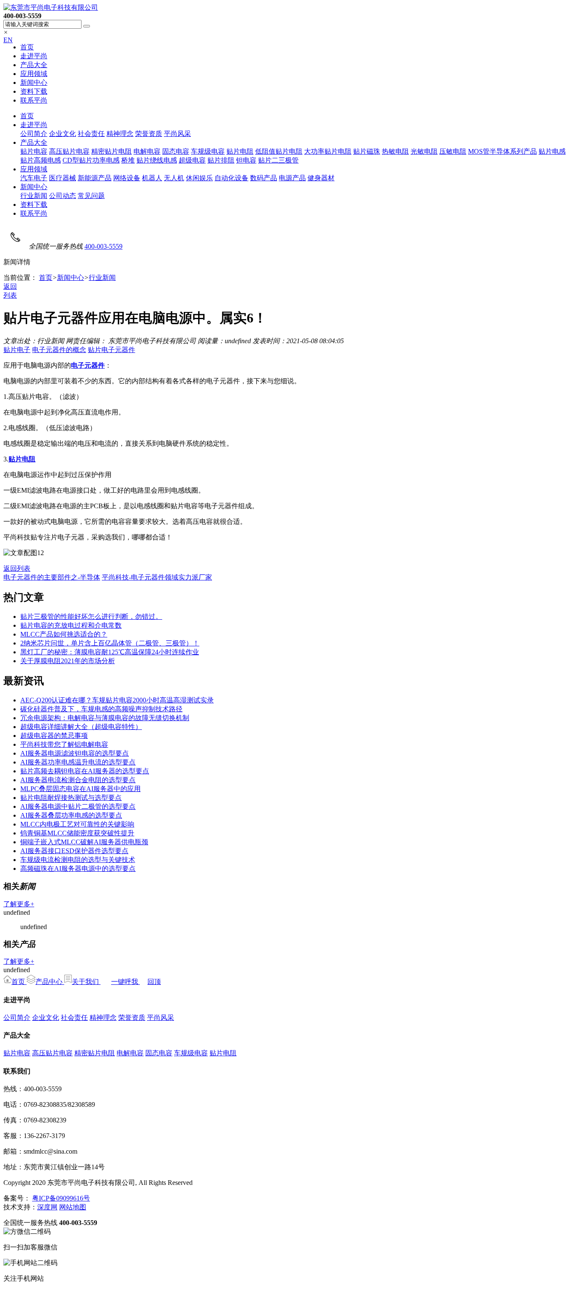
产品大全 (33, 64)
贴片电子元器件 (111, 349)
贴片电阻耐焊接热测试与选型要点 (71, 797)
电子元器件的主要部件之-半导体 (51, 577)
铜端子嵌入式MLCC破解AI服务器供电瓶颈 (84, 842)
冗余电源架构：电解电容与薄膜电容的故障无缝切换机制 (104, 717)
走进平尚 (33, 56)
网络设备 (126, 178)
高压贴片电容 (69, 151)
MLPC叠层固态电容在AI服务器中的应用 (80, 788)
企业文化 (62, 133)
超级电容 (192, 160)
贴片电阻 (239, 151)
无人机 (174, 178)
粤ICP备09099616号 (61, 1198)
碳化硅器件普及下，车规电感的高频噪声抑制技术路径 (101, 709)
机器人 (152, 178)
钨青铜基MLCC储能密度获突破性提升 (77, 833)
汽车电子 (33, 178)
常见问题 (91, 195)
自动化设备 (231, 178)
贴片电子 (16, 349)
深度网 (47, 1207)
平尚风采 (177, 133)
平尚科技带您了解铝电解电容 (64, 744)
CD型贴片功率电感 (91, 160)
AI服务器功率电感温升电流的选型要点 (78, 762)
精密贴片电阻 (111, 151)
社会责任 (91, 133)
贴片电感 (552, 151)
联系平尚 (33, 100)
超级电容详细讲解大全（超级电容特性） (81, 726)
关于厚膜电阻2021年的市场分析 (67, 660)
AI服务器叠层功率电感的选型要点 (71, 815)
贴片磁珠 (366, 151)
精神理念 (119, 133)
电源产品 (292, 178)
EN (8, 39)
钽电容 (246, 160)
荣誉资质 (148, 133)
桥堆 (128, 160)
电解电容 (147, 151)
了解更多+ (18, 904)
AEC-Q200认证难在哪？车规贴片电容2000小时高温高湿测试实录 (117, 700)
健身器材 (321, 178)
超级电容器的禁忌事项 (54, 735)
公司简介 (33, 133)
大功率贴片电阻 (327, 151)
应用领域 (33, 73)
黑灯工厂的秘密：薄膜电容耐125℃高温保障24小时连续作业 (109, 652)
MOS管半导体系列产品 (502, 151)
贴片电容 (33, 151)
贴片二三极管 (278, 160)
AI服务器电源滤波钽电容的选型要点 (74, 753)
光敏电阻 (424, 151)
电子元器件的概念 (59, 349)
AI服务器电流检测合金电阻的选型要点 (78, 779)
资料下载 (33, 91)
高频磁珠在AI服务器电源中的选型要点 (78, 868)
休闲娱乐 (199, 178)
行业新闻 (33, 195)
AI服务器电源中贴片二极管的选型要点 (78, 806)
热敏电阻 (395, 151)
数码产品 (263, 178)
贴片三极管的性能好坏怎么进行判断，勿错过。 (91, 616)
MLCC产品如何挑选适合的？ (63, 634)
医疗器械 (62, 178)
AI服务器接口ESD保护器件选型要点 (74, 850)
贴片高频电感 (40, 160)
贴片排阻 (220, 160)
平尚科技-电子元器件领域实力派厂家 (157, 577)
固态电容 (175, 151)
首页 (27, 47)
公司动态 (62, 195)
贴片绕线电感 (156, 160)
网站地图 (72, 1207)
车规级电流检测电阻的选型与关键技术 (77, 859)
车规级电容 (208, 151)
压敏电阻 (452, 151)
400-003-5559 (103, 246)
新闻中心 (33, 82)
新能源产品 (95, 178)
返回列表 (16, 568)
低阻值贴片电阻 (278, 151)
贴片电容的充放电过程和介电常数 (71, 625)
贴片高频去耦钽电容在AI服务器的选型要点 (84, 771)
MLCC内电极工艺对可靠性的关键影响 (77, 824)
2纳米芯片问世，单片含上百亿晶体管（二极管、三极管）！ (109, 643)
